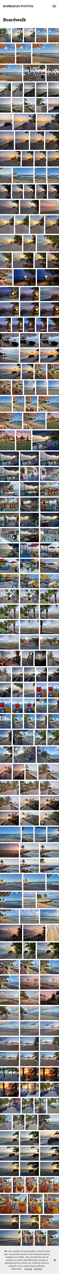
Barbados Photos (18, 6)
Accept (28, 1268)
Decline (38, 1268)
